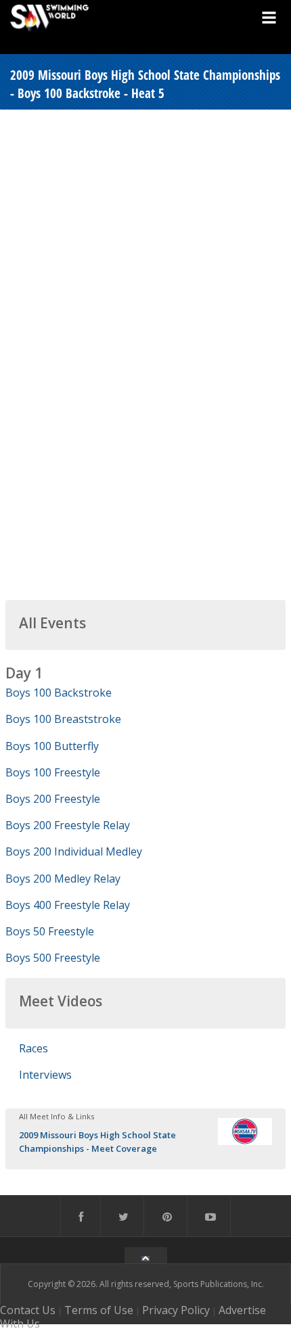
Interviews (45, 1074)
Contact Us (27, 1310)
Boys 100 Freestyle (52, 772)
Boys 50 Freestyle (49, 931)
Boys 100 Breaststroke (63, 718)
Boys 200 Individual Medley (73, 851)
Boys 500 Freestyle (52, 957)
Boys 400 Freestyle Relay (67, 904)
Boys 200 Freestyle (52, 798)
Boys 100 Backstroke (58, 692)
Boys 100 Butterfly (52, 746)
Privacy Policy (176, 1310)
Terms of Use (98, 1310)
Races (33, 1048)
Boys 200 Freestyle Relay (67, 825)
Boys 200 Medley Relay (62, 878)
